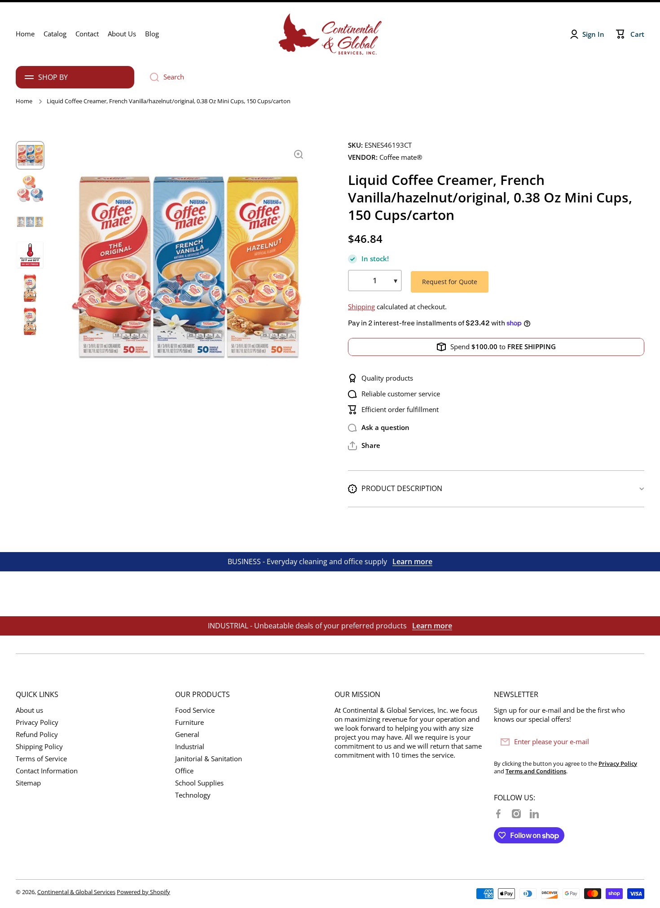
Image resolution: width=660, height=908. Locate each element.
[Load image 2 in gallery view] (30, 188)
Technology (193, 795)
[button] (364, 445)
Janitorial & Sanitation (208, 758)
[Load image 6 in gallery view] (30, 321)
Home (24, 101)
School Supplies (199, 783)
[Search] (151, 77)
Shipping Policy (39, 746)
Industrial (189, 746)
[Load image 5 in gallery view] (30, 288)
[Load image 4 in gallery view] (30, 255)
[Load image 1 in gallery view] (30, 155)
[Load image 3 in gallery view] (30, 221)
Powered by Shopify (143, 892)
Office (184, 771)
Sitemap (28, 783)
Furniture (189, 722)
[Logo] (330, 34)
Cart (637, 34)
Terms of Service (41, 758)
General (187, 734)
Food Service (195, 710)
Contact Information (47, 771)
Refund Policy (37, 734)
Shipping (361, 306)
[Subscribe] (633, 742)
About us (29, 710)
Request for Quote (449, 281)
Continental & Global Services (76, 892)
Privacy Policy (37, 722)
